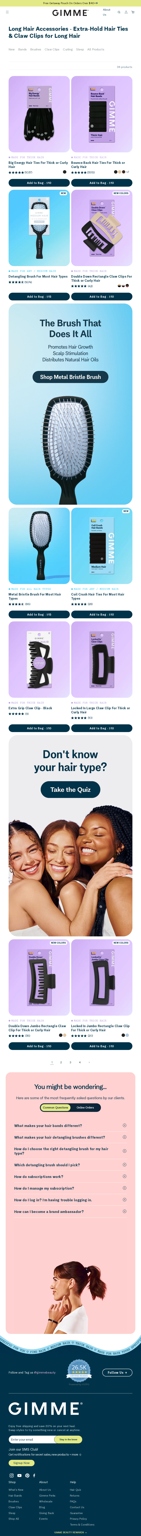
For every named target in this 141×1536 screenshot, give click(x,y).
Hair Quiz (75, 1489)
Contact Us (77, 1507)
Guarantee (76, 1513)
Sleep (80, 49)
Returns (75, 1495)
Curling (68, 49)
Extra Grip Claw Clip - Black (30, 708)
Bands (22, 49)
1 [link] (52, 1062)
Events (43, 1518)
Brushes (35, 49)
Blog (42, 1507)
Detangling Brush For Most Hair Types (38, 276)
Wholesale (45, 1501)
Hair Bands (15, 1495)
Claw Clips (52, 49)
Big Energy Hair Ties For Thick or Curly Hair (38, 164)
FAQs (73, 1501)
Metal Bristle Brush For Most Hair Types (35, 596)
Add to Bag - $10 (102, 182)
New (12, 49)
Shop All (14, 1518)
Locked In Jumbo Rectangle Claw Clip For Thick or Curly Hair (100, 1028)
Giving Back (46, 1513)
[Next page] (89, 1062)
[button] (7, 12)
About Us (45, 1489)
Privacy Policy (78, 1518)
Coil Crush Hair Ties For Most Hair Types (97, 596)
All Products (95, 49)
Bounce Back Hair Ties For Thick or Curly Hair (98, 164)
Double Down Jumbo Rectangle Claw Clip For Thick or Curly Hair (37, 1028)
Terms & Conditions (82, 1524)
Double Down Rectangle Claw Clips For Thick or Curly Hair (101, 278)
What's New (16, 1489)
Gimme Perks (47, 1495)
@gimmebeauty (45, 1372)
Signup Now (21, 1462)
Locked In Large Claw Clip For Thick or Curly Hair (100, 710)
